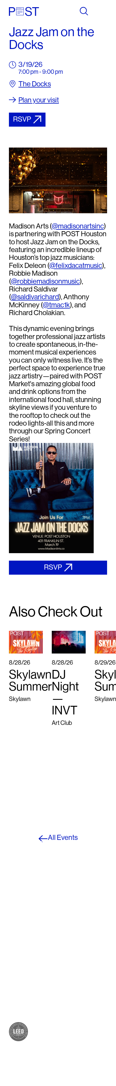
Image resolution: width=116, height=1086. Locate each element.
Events (17, 987)
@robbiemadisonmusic (45, 281)
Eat (13, 940)
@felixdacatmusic (75, 265)
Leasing (19, 1005)
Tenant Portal (74, 964)
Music (16, 958)
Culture (18, 946)
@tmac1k (56, 305)
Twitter (67, 940)
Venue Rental (25, 1011)
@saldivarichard (35, 297)
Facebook (70, 928)
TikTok (66, 946)
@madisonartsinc (78, 226)
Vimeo (66, 952)
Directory (21, 981)
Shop (16, 934)
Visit (14, 976)
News (16, 993)
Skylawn (20, 964)
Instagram (71, 934)
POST (16, 928)
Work (15, 952)
